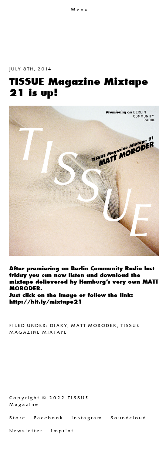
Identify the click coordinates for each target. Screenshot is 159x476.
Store (17, 417)
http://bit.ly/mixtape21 (45, 301)
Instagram (86, 417)
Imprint (62, 430)
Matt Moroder (94, 325)
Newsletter (26, 430)
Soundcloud (128, 417)
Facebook (48, 417)
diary (58, 325)
